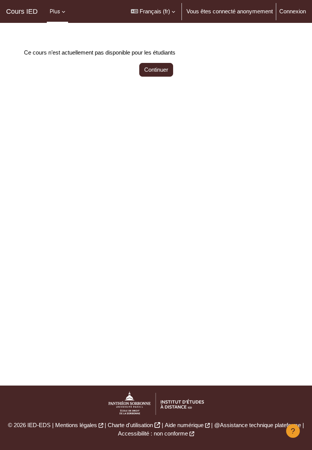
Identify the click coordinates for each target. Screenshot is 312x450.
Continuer (156, 70)
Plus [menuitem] (55, 11)
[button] (153, 11)
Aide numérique (184, 425)
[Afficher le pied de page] (293, 431)
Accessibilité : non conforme (153, 434)
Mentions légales (76, 425)
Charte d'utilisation (130, 425)
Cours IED (22, 11)
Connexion (292, 11)
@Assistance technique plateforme (257, 425)
